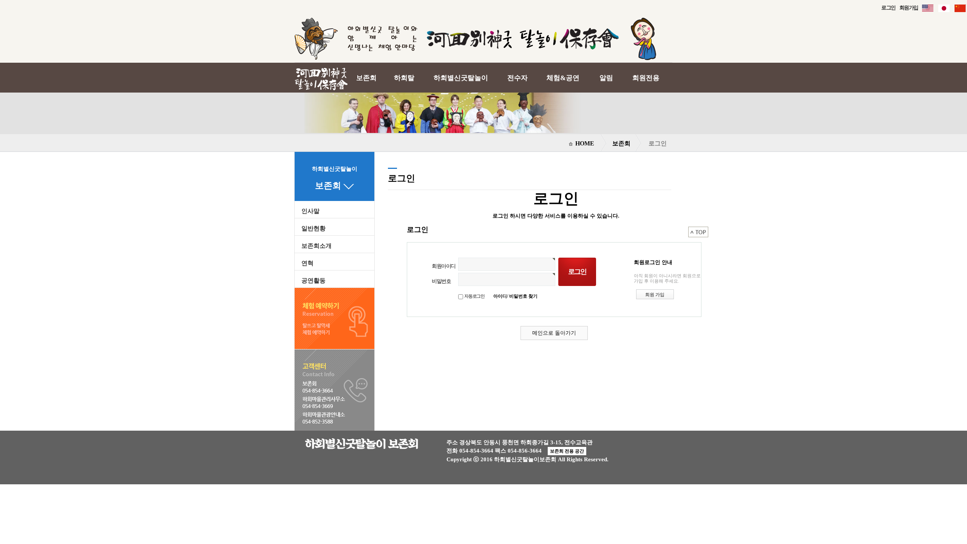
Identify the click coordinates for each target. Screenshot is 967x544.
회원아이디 (444, 266)
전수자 (517, 78)
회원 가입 (654, 294)
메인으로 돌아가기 (554, 333)
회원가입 (908, 8)
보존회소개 (316, 246)
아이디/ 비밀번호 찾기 (515, 296)
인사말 (310, 211)
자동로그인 (474, 296)
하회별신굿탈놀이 (461, 78)
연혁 (307, 263)
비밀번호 (441, 281)
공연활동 (313, 280)
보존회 (366, 78)
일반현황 (313, 228)
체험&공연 (563, 78)
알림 (606, 78)
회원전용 (646, 78)
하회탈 (404, 78)
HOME (584, 143)
